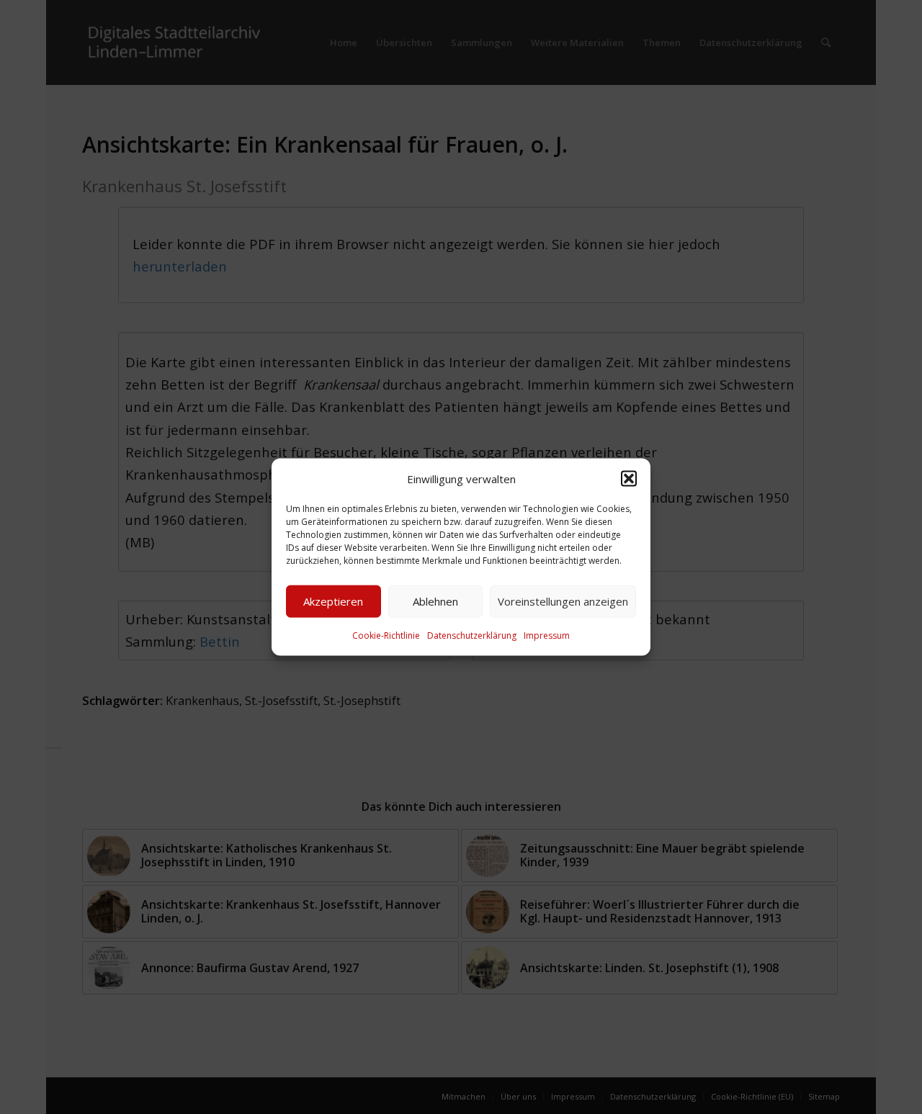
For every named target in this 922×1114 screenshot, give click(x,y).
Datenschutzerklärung (471, 635)
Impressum (547, 635)
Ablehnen (435, 601)
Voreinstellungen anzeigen (563, 601)
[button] (629, 478)
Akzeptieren (333, 601)
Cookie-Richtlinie (386, 635)
